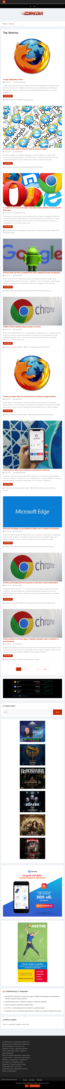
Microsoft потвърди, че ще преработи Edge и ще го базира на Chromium (31, 529)
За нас (25, 1080)
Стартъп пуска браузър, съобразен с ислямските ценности (26, 470)
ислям (46, 488)
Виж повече (7, 96)
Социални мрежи (50, 230)
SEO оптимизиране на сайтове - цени (13, 1046)
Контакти (32, 1080)
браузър (30, 99)
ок (26, 1086)
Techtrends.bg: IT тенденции (17, 991)
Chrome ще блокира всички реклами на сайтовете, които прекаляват (30, 583)
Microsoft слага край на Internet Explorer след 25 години (25, 149)
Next (45, 669)
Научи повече (34, 1086)
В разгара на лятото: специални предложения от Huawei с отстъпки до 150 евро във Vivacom (33, 1011)
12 (38, 669)
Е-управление (8, 230)
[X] (34, 6)
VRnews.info (25, 1044)
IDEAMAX (5, 1060)
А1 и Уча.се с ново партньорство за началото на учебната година (25, 1008)
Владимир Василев (20, 212)
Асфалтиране (26, 1055)
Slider (6, 167)
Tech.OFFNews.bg (7, 1042)
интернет (36, 659)
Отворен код (21, 546)
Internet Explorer (27, 167)
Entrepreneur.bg (17, 1044)
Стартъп (27, 488)
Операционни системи (24, 290)
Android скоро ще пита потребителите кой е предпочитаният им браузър (31, 273)
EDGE (36, 546)
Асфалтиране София (13, 1051)
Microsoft (35, 167)
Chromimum (31, 546)
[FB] (30, 6)
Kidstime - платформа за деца (14, 1062)
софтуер (51, 546)
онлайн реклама (50, 603)
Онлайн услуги (13, 99)
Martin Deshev (18, 275)
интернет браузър (44, 347)
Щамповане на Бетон (20, 1068)
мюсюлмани (51, 488)
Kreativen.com (25, 1042)
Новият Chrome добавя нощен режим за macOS (22, 327)
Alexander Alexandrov (20, 82)
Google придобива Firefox (13, 79)
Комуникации (22, 230)
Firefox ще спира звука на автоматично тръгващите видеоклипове (29, 396)
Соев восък (17, 1066)
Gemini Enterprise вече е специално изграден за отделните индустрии (26, 1001)
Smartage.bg (16, 1042)
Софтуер (20, 347)
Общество (34, 230)
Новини (7, 99)
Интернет (15, 230)
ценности (5, 490)
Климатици (5, 1064)
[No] (63, 1085)
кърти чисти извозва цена (22, 1057)
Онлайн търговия (14, 603)
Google (26, 99)
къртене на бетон (8, 1057)
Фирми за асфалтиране (9, 1071)
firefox (22, 99)
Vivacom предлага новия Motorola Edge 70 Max (19, 1005)
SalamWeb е (35, 488)
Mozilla (36, 414)
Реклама (39, 1080)
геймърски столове (8, 1048)
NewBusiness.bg (7, 1044)
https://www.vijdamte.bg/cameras (11, 1055)
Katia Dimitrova (19, 151)
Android (35, 290)
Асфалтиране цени (7, 1066)
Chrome (40, 290)
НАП (13, 232)
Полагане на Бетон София (18, 1064)
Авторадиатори (13, 1060)
